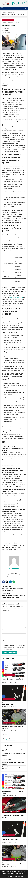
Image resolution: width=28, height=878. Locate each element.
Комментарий (6, 610)
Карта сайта (6, 873)
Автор (4, 871)
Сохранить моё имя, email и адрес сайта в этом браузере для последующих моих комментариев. (14, 647)
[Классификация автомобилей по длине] (14, 669)
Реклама (8, 871)
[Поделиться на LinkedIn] (10, 581)
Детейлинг (6, 811)
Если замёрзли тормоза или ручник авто (14, 767)
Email (4, 635)
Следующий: (13, 595)
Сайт (3, 640)
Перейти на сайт (14, 573)
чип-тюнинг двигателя (16, 297)
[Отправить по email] (13, 581)
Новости (11, 19)
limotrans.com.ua (10, 740)
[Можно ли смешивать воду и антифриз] (14, 717)
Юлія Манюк (6, 28)
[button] (2, 8)
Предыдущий (12, 588)
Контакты (21, 873)
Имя (3, 630)
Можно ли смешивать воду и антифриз (12, 727)
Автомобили (5, 19)
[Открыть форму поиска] (25, 8)
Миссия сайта (14, 873)
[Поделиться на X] (7, 581)
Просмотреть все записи (14, 577)
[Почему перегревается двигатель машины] (14, 693)
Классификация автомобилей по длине (13, 680)
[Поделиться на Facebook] (3, 581)
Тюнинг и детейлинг (14, 811)
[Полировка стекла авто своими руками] (14, 805)
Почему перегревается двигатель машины (10, 704)
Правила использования (18, 871)
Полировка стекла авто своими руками (13, 753)
